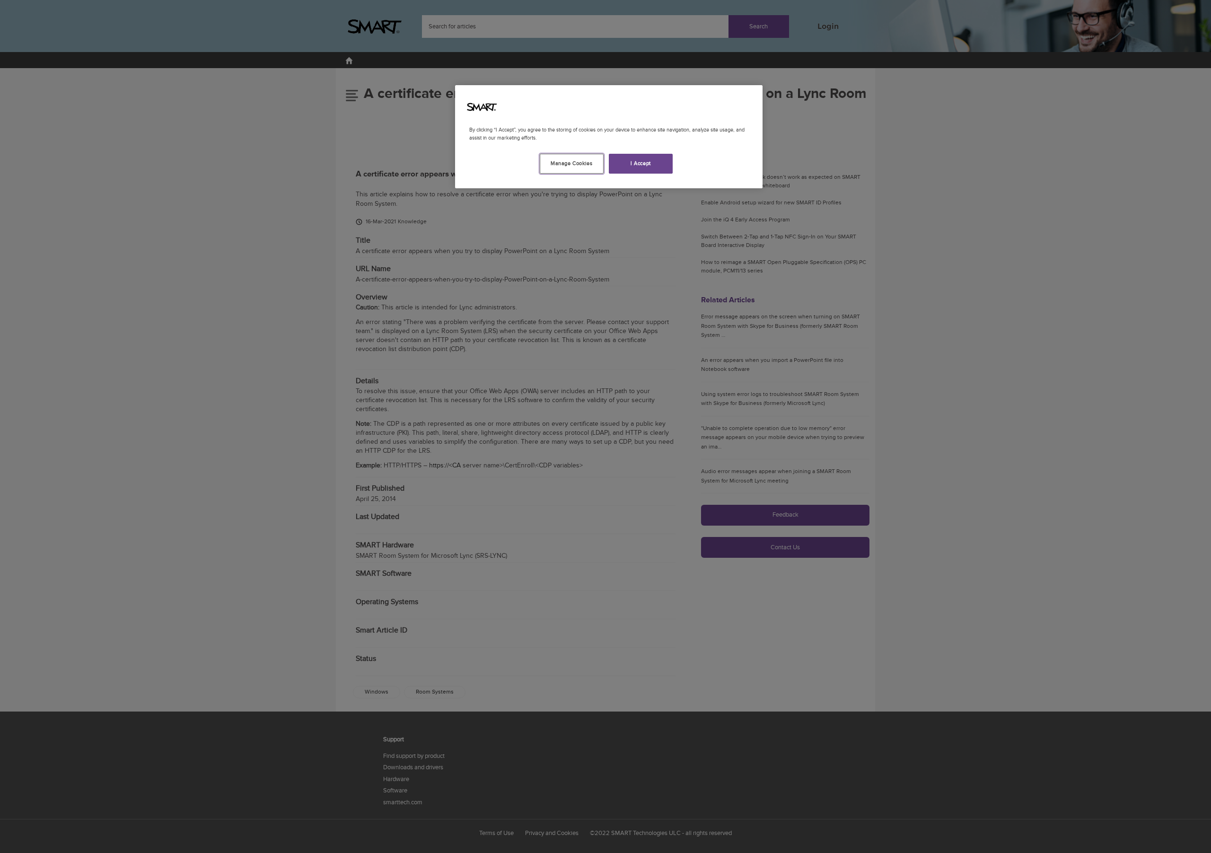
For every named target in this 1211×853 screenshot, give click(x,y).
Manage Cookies (571, 163)
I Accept (641, 163)
